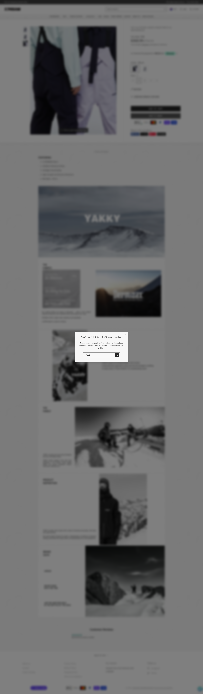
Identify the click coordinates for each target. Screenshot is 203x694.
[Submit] (117, 355)
